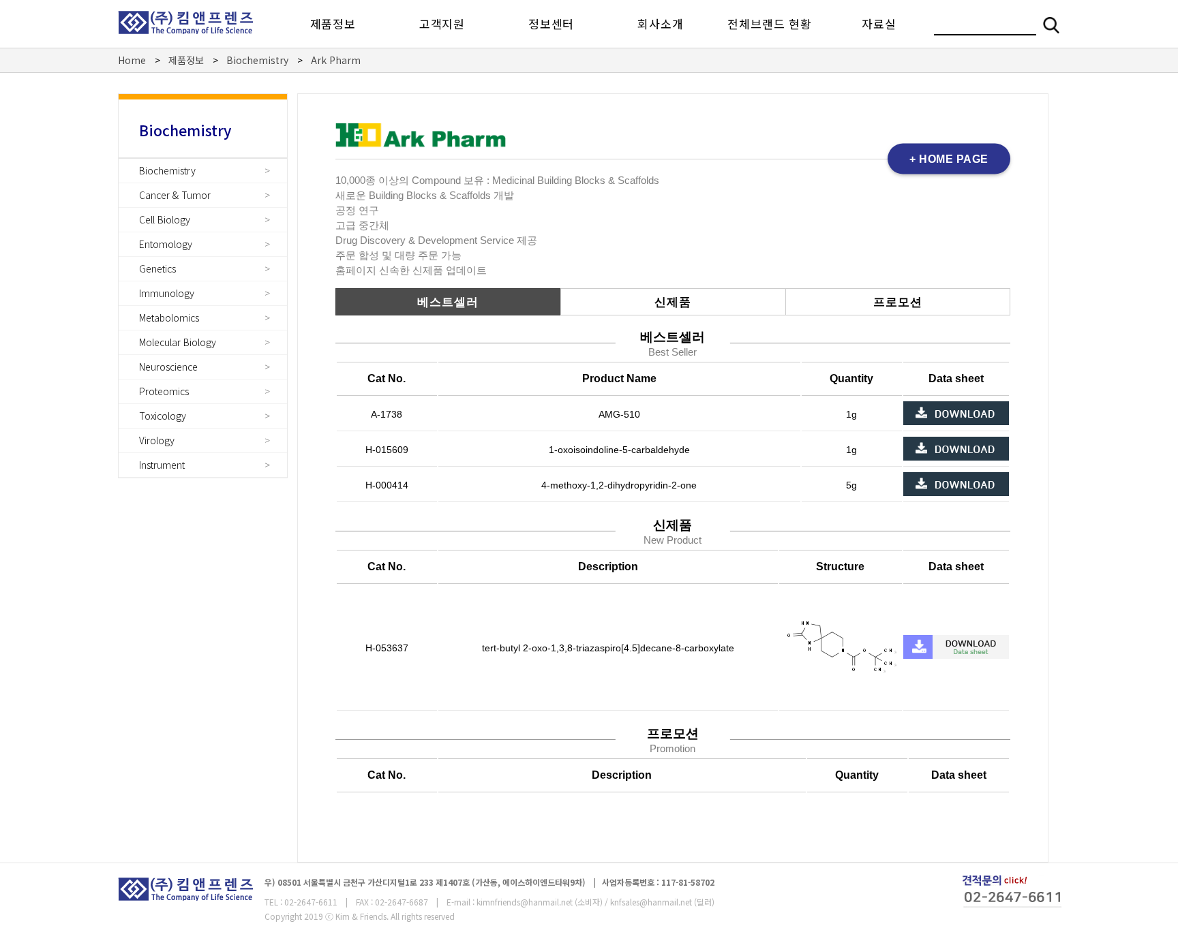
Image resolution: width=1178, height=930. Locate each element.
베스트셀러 (448, 302)
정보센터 (551, 23)
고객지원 (442, 23)
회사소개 (660, 23)
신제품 (672, 302)
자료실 (879, 23)
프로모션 (897, 302)
